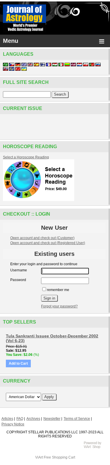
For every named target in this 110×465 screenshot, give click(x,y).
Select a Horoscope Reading (26, 157)
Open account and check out (42, 238)
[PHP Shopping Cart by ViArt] (95, 448)
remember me (58, 290)
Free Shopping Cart (59, 457)
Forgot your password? (59, 306)
